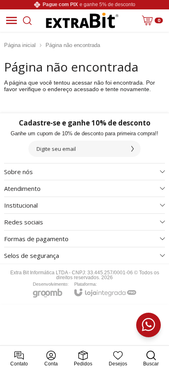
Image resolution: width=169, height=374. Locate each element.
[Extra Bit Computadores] (82, 20)
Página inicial (20, 45)
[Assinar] (132, 149)
